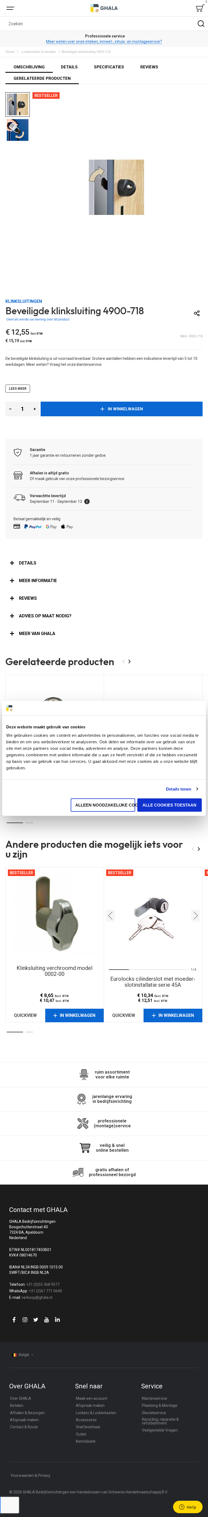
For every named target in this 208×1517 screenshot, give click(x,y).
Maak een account (91, 1398)
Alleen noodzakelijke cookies (105, 805)
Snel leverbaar (88, 1427)
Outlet (81, 1434)
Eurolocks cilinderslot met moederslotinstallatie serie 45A (153, 915)
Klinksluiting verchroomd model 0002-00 (54, 915)
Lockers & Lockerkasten (96, 1413)
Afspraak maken (24, 1420)
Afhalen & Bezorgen (27, 1413)
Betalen (16, 1405)
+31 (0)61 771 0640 (45, 1291)
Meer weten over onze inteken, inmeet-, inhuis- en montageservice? (104, 41)
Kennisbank (86, 1441)
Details (27, 563)
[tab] (104, 563)
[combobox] (104, 23)
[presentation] (110, 916)
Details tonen (178, 789)
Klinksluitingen (23, 301)
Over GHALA (20, 1398)
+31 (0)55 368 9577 (43, 1284)
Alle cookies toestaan (169, 805)
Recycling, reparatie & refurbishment (160, 1421)
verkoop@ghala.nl (37, 1297)
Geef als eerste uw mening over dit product (37, 319)
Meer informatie (38, 580)
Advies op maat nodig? (45, 615)
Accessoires (86, 1420)
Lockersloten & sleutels (39, 52)
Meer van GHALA (37, 633)
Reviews (28, 598)
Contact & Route (24, 1427)
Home (10, 52)
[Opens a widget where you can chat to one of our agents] (188, 1507)
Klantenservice (154, 1398)
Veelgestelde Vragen (160, 1430)
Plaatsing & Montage (159, 1405)
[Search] (201, 23)
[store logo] (104, 8)
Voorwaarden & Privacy (30, 1475)
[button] (18, 105)
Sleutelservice (154, 1413)
